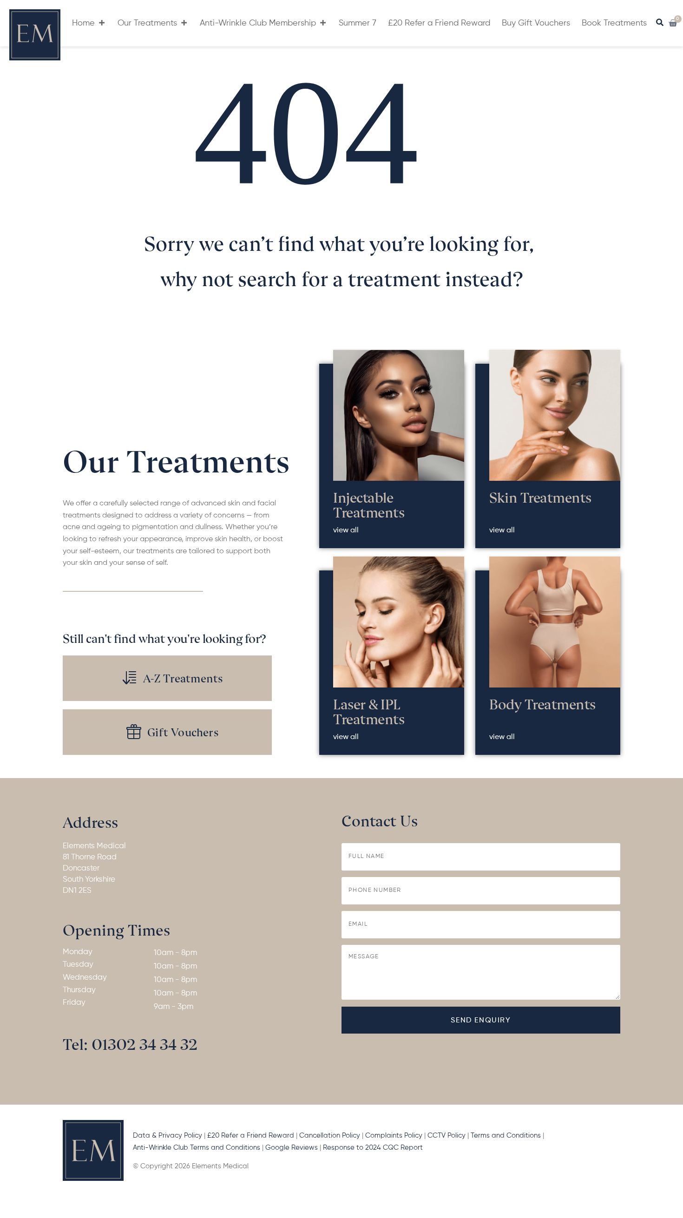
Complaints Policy (393, 1135)
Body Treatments (542, 703)
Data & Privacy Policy (167, 1135)
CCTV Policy (446, 1135)
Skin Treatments (540, 496)
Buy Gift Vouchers (536, 23)
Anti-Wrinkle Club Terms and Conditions (196, 1147)
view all (346, 530)
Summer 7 (357, 23)
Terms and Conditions (506, 1135)
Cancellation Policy (329, 1135)
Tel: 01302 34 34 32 (130, 1043)
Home (83, 23)
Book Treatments (614, 23)
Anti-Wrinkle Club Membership (258, 23)
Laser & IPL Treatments (368, 711)
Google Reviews (292, 1147)
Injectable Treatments (368, 504)
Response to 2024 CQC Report (374, 1147)
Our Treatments (147, 23)
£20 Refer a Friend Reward (439, 23)
